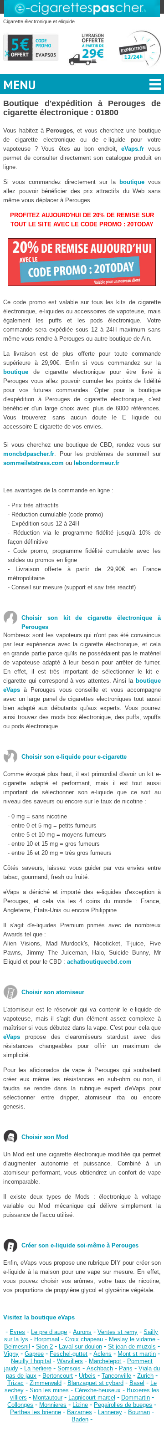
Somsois (69, 1368)
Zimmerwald (46, 1383)
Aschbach (100, 1368)
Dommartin (135, 1397)
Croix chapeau (84, 1339)
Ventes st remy (117, 1332)
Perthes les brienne (35, 1412)
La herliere (37, 1368)
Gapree (34, 1353)
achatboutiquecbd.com (99, 961)
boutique (131, 182)
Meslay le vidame (132, 1339)
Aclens (102, 1353)
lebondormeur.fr (96, 463)
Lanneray (110, 1412)
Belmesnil (17, 1346)
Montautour (47, 1397)
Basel (136, 1383)
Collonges (20, 1404)
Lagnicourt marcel (91, 1397)
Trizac (15, 1383)
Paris (126, 1368)
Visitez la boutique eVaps (39, 1317)
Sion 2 (44, 1346)
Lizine (80, 1404)
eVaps (11, 1036)
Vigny (11, 1353)
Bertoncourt (57, 1375)
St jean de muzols (132, 1346)
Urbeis (87, 1375)
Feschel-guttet (68, 1353)
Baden (80, 1419)
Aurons (82, 1332)
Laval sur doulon (80, 1346)
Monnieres (53, 1404)
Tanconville (116, 1375)
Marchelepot (105, 1361)
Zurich (145, 1375)
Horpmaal (46, 1339)
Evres (17, 1332)
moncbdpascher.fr (28, 453)
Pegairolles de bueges (123, 1404)
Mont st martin (137, 1353)
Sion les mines (49, 1390)
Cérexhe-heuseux (98, 1390)
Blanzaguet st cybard (95, 1383)
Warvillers (70, 1361)
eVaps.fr (132, 148)
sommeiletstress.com (33, 463)
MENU (19, 84)
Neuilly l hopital (31, 1361)
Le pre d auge (49, 1332)
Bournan (139, 1412)
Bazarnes (79, 1412)
